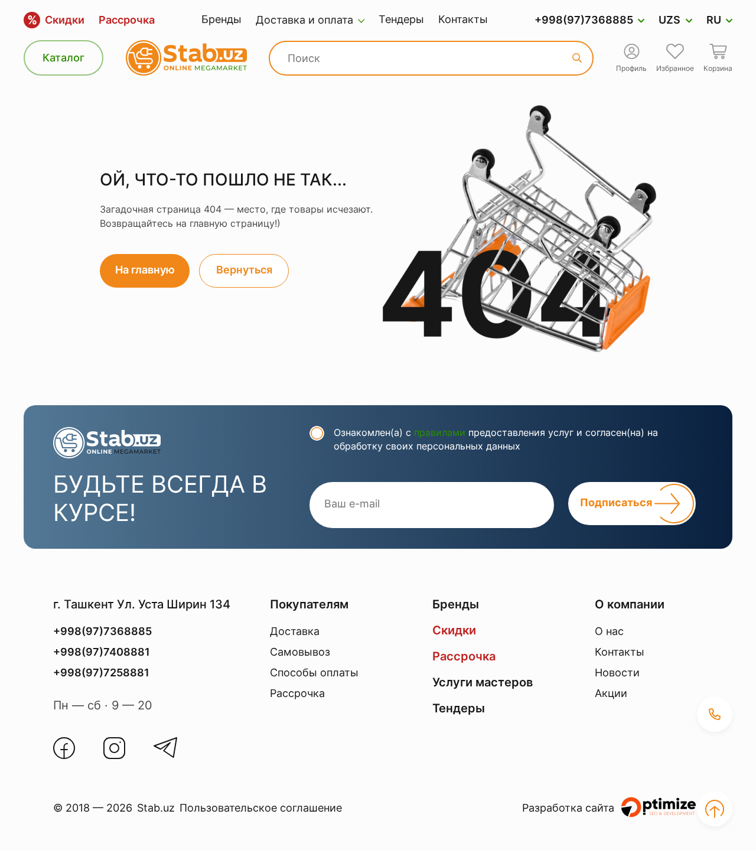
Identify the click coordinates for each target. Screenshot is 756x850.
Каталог (63, 57)
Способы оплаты (314, 672)
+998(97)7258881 (101, 672)
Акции (611, 693)
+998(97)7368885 (584, 20)
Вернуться (244, 269)
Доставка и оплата (304, 20)
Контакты (463, 19)
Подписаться (617, 503)
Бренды (221, 19)
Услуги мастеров (482, 682)
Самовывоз (300, 652)
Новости (617, 672)
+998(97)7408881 (101, 652)
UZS (669, 20)
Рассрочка (127, 20)
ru (713, 20)
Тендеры (401, 19)
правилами (439, 432)
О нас (609, 631)
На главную (145, 269)
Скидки (55, 20)
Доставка (295, 631)
